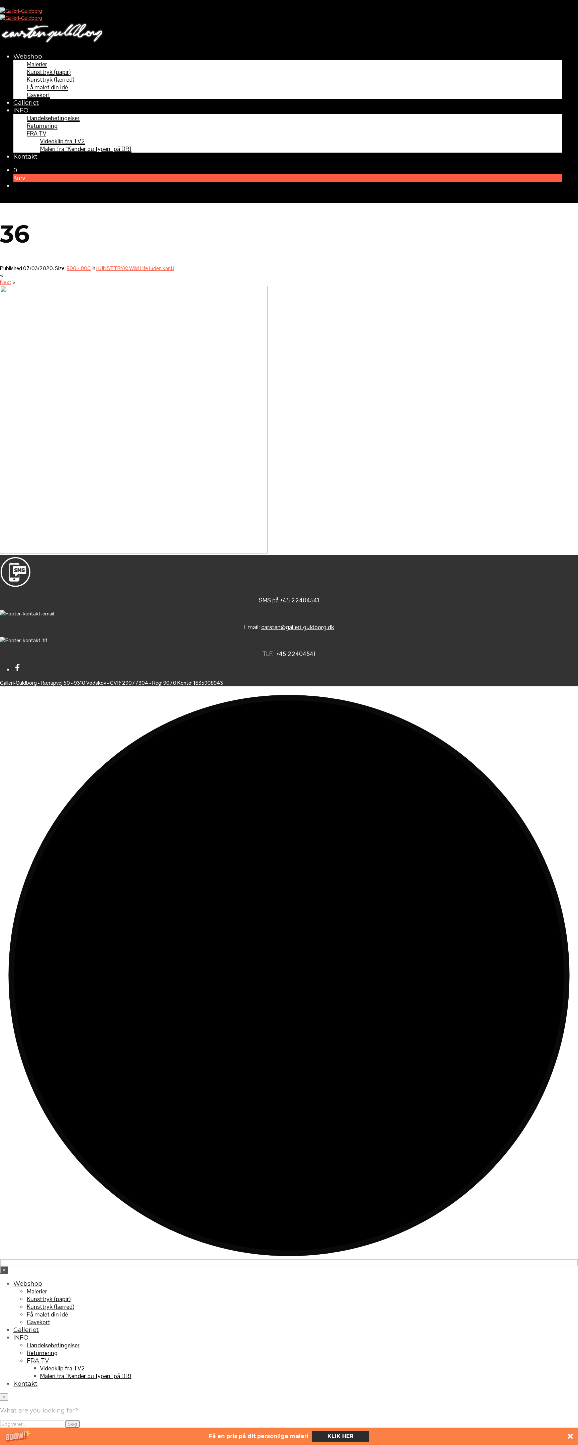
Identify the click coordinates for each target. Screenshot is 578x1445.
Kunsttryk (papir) (49, 72)
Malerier (37, 64)
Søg (72, 1424)
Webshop (27, 56)
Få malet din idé (47, 87)
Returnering (42, 126)
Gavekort (38, 95)
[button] (289, 1436)
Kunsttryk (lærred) (50, 79)
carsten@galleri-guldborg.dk (297, 627)
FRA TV (36, 133)
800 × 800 (79, 268)
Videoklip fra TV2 (62, 141)
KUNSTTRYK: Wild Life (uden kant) (135, 268)
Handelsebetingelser (53, 118)
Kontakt (25, 156)
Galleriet (26, 102)
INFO (20, 110)
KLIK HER (340, 1436)
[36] (134, 551)
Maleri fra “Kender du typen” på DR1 (85, 149)
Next (5, 282)
